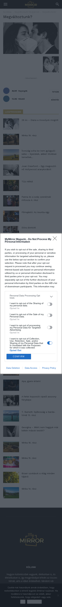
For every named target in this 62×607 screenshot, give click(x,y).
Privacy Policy (49, 368)
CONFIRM (19, 356)
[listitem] (31, 296)
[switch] (49, 304)
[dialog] (31, 303)
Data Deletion (13, 368)
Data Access (31, 368)
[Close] (56, 239)
